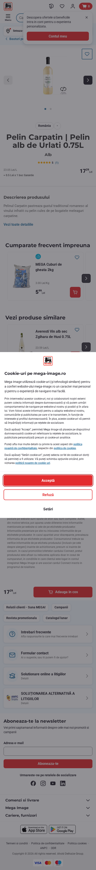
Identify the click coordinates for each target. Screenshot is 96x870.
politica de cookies (65, 448)
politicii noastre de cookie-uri (32, 463)
